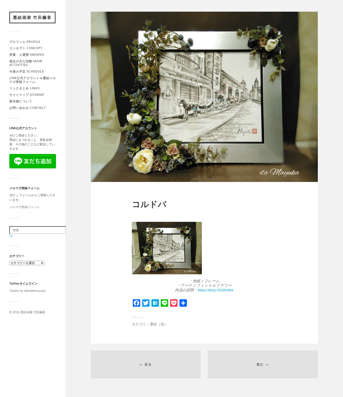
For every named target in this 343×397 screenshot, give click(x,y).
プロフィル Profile (24, 42)
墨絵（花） (159, 324)
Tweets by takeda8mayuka (27, 291)
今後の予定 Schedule (26, 71)
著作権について (20, 101)
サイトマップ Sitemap (26, 95)
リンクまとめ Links (24, 88)
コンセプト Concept (25, 48)
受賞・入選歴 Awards (26, 54)
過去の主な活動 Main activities (25, 63)
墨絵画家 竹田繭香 (32, 17)
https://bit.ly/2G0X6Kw (215, 290)
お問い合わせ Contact (27, 108)
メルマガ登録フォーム (24, 207)
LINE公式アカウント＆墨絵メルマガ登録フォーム (32, 80)
